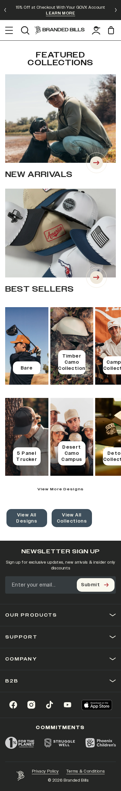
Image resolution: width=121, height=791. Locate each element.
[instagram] (31, 705)
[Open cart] (112, 30)
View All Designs (26, 518)
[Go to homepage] (59, 30)
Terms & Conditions (85, 771)
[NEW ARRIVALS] (96, 162)
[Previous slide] (5, 10)
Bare (27, 368)
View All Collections (72, 518)
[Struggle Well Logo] (60, 743)
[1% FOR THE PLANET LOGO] (19, 743)
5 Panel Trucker (26, 456)
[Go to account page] (96, 30)
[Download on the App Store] (97, 705)
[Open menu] (9, 30)
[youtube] (67, 705)
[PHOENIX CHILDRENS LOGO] (101, 743)
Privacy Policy (45, 771)
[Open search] (25, 30)
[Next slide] (115, 10)
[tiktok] (49, 705)
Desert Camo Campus (71, 453)
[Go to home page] (20, 776)
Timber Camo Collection (71, 362)
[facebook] (13, 705)
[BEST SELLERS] (96, 277)
